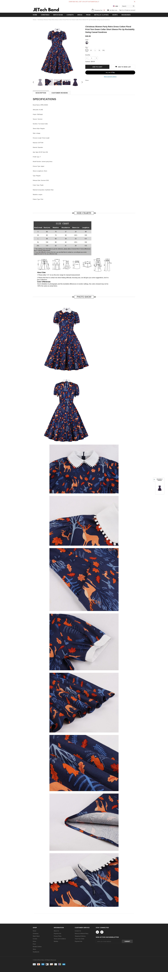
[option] (58, 51)
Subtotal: (87, 61)
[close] (134, 2)
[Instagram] (97, 932)
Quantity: (87, 55)
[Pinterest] (101, 932)
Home (34, 19)
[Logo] (46, 9)
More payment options (110, 76)
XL (99, 50)
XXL (103, 50)
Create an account (130, 10)
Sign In (121, 10)
